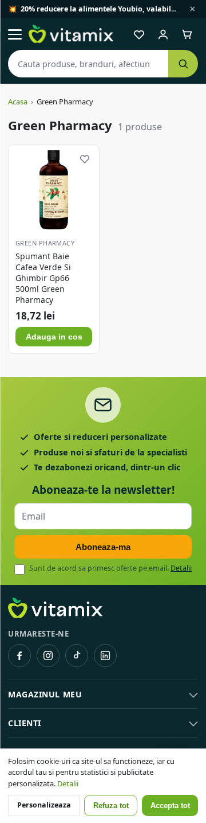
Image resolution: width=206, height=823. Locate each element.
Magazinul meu (45, 694)
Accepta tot (170, 806)
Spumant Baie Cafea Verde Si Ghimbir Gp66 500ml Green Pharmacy (43, 278)
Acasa (17, 101)
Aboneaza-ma (103, 547)
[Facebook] (19, 655)
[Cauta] (183, 63)
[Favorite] (139, 34)
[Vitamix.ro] (71, 34)
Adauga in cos (54, 336)
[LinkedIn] (105, 655)
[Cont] (163, 34)
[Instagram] (48, 655)
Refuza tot (111, 806)
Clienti (24, 722)
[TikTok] (76, 655)
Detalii (181, 568)
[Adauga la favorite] (84, 159)
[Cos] (187, 34)
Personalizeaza (44, 805)
